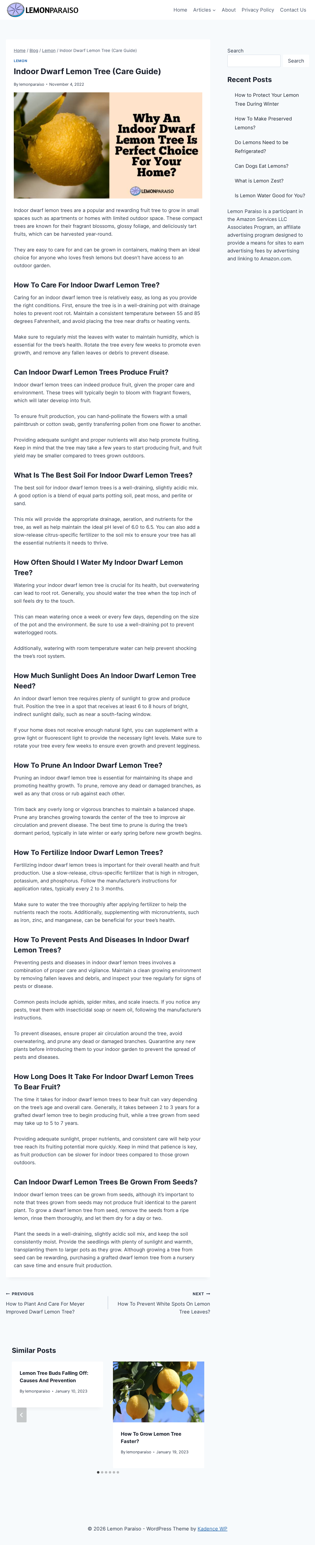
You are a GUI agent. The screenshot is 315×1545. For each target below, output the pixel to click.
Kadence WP (212, 1529)
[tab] (98, 1472)
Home (180, 10)
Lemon (20, 61)
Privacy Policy (258, 10)
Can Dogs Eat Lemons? (261, 166)
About (229, 10)
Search (235, 51)
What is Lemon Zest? (259, 181)
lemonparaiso (31, 84)
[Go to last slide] (22, 1415)
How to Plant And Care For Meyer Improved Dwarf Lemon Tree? (45, 1303)
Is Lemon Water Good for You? (270, 196)
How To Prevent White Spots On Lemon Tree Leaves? (164, 1303)
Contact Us (293, 10)
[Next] (194, 1415)
